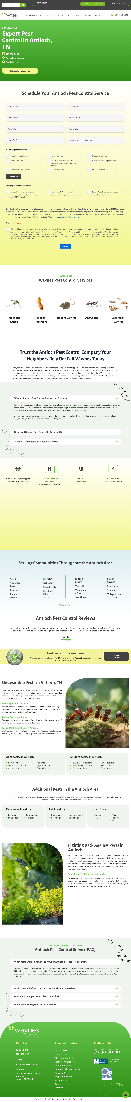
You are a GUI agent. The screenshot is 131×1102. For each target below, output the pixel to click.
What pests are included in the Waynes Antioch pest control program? (50, 962)
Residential (30, 15)
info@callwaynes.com (26, 1064)
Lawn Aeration (58, 169)
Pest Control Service (19, 156)
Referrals (88, 15)
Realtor (79, 15)
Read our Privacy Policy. (71, 217)
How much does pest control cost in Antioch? (37, 996)
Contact (98, 15)
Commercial (45, 15)
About (70, 15)
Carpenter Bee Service (20, 169)
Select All (14, 176)
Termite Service (17, 160)
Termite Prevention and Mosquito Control (36, 441)
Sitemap (59, 1088)
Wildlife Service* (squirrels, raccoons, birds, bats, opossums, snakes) (64, 163)
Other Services (98, 169)
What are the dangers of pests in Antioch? (36, 1004)
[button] (23, 5)
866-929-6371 (23, 1054)
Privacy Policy (89, 1099)
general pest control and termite (105, 193)
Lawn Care (60, 1054)
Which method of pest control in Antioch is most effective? (44, 988)
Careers (59, 1084)
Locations (59, 15)
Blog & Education (63, 1077)
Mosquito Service (99, 156)
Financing (60, 1073)
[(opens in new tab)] (107, 1061)
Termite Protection (64, 1062)
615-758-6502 (12, 54)
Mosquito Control (64, 1058)
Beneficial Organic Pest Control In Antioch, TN (38, 432)
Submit (65, 246)
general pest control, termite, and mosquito (64, 193)
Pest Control (61, 1051)
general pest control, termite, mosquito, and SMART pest (23, 194)
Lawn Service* (58, 156)
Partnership (61, 1080)
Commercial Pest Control (67, 1069)
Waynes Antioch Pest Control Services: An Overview (41, 398)
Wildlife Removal (63, 1065)
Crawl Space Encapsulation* (104, 160)
